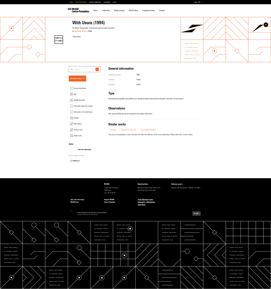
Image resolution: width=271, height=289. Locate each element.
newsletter (107, 2)
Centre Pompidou (109, 202)
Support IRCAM (109, 200)
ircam (71, 2)
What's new (133, 10)
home (95, 10)
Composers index (148, 10)
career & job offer (80, 2)
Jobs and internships (77, 200)
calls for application (95, 2)
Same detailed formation (148, 130)
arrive (114, 2)
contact (162, 10)
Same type (113, 130)
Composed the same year (128, 130)
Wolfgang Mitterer (80, 31)
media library (119, 10)
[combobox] (85, 69)
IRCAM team (74, 202)
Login (195, 2)
